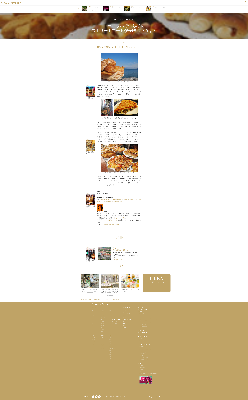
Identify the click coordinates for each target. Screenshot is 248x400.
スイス (93, 321)
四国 (110, 356)
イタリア (93, 312)
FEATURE (142, 330)
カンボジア (103, 317)
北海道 (110, 343)
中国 (110, 354)
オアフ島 (93, 337)
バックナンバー (143, 340)
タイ (102, 319)
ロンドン (93, 323)
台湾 (102, 312)
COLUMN (142, 317)
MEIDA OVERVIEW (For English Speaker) (148, 373)
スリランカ (103, 315)
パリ (93, 325)
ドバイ (93, 346)
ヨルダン (93, 350)
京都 (110, 339)
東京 (110, 337)
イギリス (93, 315)
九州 (110, 358)
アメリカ (111, 313)
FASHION (142, 313)
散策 (124, 323)
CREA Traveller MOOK (145, 344)
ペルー (102, 337)
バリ (102, 313)
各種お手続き (142, 355)
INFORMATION (143, 332)
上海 (102, 331)
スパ (124, 317)
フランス (93, 313)
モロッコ (103, 346)
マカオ (102, 323)
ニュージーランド (113, 321)
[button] (169, 9)
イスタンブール (95, 348)
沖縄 (110, 341)
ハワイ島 (93, 339)
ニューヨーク (112, 312)
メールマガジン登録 (144, 357)
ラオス (102, 321)
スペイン (93, 317)
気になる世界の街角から (124, 19)
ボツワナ (103, 348)
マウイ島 (93, 341)
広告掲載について (143, 369)
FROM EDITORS (143, 309)
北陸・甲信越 (112, 348)
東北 (110, 345)
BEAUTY (142, 311)
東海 (110, 350)
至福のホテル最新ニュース (145, 320)
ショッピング (126, 313)
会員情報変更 (142, 353)
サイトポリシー (143, 371)
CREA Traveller (143, 336)
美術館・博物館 (127, 319)
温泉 (124, 325)
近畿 (110, 352)
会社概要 (141, 365)
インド (102, 327)
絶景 (124, 321)
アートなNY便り (143, 324)
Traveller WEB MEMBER (145, 350)
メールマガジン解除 (144, 359)
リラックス (126, 315)
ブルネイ (103, 329)
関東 (110, 346)
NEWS (141, 307)
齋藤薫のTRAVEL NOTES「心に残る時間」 (148, 319)
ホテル (124, 310)
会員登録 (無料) (143, 351)
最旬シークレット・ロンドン (145, 322)
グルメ (124, 312)
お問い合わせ (142, 367)
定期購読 (141, 338)
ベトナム (103, 325)
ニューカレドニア (113, 323)
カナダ (110, 315)
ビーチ (124, 327)
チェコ (93, 319)
